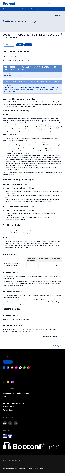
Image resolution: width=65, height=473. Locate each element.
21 (28, 60)
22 (31, 60)
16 (20, 60)
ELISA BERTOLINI (15, 87)
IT (57, 3)
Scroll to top (56, 346)
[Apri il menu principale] (61, 3)
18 (25, 60)
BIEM (28, 44)
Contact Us (57, 15)
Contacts (7, 361)
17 (22, 60)
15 (17, 60)
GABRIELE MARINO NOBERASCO (24, 89)
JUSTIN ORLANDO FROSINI (12, 76)
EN (53, 3)
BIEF (20, 44)
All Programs (9, 44)
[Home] (9, 3)
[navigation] (32, 9)
